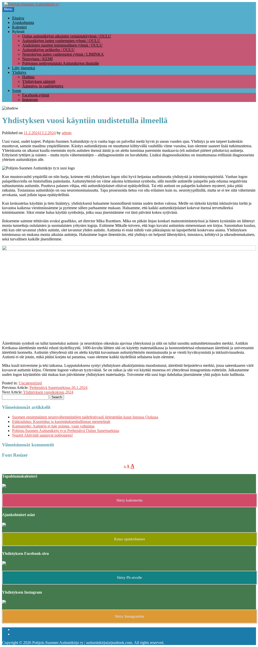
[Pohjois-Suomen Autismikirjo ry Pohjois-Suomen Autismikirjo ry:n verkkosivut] (31, 4)
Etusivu (18, 18)
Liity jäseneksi (23, 68)
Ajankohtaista (23, 22)
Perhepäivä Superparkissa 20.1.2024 (58, 387)
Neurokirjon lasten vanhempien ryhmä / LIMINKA (63, 54)
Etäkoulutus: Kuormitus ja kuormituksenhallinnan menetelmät (61, 421)
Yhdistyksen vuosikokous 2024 (48, 392)
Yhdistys (19, 72)
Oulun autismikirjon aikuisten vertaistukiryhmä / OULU (66, 36)
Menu (8, 9)
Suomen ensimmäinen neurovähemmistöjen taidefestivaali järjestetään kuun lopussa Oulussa (85, 417)
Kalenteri (19, 27)
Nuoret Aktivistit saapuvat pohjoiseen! (42, 435)
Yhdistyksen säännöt (38, 81)
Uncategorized (30, 383)
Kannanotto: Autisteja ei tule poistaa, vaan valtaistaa (53, 426)
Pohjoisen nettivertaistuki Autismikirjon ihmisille (60, 63)
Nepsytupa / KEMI (37, 59)
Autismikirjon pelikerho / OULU (48, 50)
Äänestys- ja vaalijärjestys (42, 86)
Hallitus (28, 77)
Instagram (30, 99)
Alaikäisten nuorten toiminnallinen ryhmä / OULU (62, 45)
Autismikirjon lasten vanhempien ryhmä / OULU (61, 41)
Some (16, 90)
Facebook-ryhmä (35, 95)
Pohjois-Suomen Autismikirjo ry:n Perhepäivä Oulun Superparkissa (65, 430)
